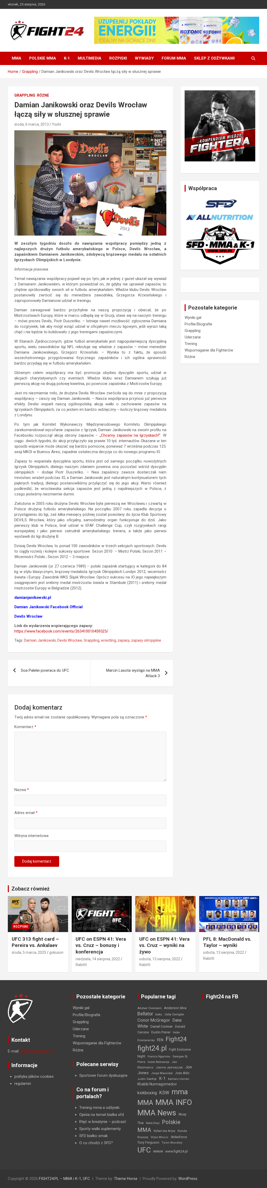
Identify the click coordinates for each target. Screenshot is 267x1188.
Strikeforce (179, 1137)
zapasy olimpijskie (146, 640)
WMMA (158, 1151)
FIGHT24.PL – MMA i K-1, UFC (64, 1178)
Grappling (24, 95)
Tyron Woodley (172, 1142)
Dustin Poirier (161, 1032)
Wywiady (144, 58)
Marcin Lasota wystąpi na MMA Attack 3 (133, 673)
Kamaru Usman (178, 1079)
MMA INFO (173, 1102)
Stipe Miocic (159, 1137)
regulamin (22, 1083)
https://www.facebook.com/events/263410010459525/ (61, 631)
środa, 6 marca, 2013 (31, 124)
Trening (191, 343)
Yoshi (56, 124)
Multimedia (89, 58)
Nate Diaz (153, 1123)
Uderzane (193, 337)
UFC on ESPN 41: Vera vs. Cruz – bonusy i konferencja (101, 945)
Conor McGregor (153, 1020)
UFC (144, 1150)
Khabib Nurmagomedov (157, 1084)
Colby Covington (174, 1014)
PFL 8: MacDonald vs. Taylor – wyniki (227, 942)
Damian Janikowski (40, 640)
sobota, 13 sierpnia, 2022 (159, 959)
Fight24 (176, 1039)
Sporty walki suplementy (100, 1128)
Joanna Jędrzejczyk (169, 1067)
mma (180, 1092)
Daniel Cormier (161, 1026)
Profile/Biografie (198, 324)
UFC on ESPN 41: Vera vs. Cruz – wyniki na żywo (164, 945)
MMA (16, 58)
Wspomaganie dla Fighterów (209, 350)
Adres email (26, 812)
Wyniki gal (193, 317)
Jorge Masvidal (162, 1073)
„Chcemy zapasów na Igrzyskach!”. (130, 435)
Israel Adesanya (158, 1062)
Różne (43, 95)
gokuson (56, 952)
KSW (164, 1092)
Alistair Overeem (149, 1008)
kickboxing (147, 1092)
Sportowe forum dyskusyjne (103, 1075)
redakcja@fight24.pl (37, 1051)
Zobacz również (30, 889)
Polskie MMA (42, 58)
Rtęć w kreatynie (93, 1121)
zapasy (124, 640)
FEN (160, 1040)
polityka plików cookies (34, 1076)
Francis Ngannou (159, 1056)
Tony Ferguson (148, 1142)
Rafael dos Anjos (164, 1131)
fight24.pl (152, 1048)
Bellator (145, 1013)
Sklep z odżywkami (214, 58)
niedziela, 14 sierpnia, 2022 (98, 959)
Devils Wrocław (69, 640)
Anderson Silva (175, 1008)
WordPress (187, 1178)
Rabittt (81, 965)
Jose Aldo (182, 1073)
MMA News (156, 1112)
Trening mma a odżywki (99, 1107)
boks (158, 1014)
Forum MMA (174, 58)
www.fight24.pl (176, 1151)
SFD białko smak (93, 1135)
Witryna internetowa (31, 835)
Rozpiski (118, 58)
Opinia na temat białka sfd (101, 1114)
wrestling (108, 640)
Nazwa (21, 789)
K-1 (67, 58)
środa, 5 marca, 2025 (29, 952)
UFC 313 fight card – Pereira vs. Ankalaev (35, 942)
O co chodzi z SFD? (96, 1142)
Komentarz (25, 726)
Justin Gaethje (147, 1079)
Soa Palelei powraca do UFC (45, 670)
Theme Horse (125, 1178)
